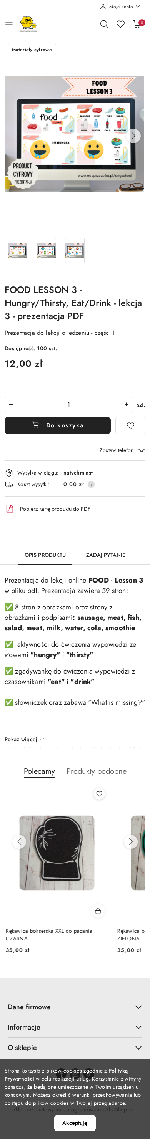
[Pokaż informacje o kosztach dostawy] (91, 484)
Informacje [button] (24, 1027)
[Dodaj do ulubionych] (130, 425)
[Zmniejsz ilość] (11, 404)
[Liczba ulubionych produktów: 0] (120, 24)
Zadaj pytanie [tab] (106, 555)
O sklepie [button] (22, 1048)
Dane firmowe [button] (29, 1007)
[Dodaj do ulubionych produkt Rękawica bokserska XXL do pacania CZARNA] (98, 794)
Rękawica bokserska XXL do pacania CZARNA (48, 934)
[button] (133, 136)
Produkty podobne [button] (97, 771)
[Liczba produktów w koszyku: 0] (136, 24)
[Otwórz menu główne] (9, 24)
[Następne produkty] (131, 842)
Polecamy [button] (39, 771)
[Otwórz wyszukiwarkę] (104, 24)
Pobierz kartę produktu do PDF (55, 509)
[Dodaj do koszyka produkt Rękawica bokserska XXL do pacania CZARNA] (97, 911)
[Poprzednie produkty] (19, 842)
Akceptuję (74, 1123)
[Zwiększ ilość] (126, 404)
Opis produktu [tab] (45, 555)
